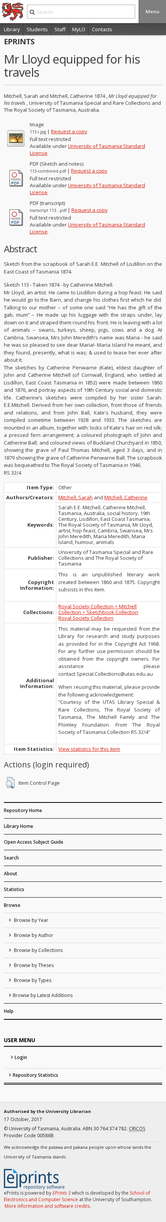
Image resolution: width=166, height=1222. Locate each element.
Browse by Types (32, 980)
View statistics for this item (89, 748)
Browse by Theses (33, 965)
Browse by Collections (38, 950)
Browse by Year (30, 920)
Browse (12, 905)
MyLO (78, 29)
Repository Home (23, 810)
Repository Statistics (35, 1075)
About (10, 873)
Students (37, 29)
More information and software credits (47, 1206)
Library (12, 29)
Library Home (18, 826)
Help (9, 1011)
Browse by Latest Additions (43, 995)
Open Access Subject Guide (33, 842)
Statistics (14, 889)
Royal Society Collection (85, 617)
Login (21, 1057)
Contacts (102, 29)
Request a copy (69, 131)
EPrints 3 (62, 1193)
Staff (60, 29)
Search (11, 857)
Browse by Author (33, 935)
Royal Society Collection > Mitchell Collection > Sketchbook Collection (98, 609)
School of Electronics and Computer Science (77, 1196)
